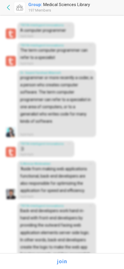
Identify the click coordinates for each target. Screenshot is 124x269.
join (62, 261)
